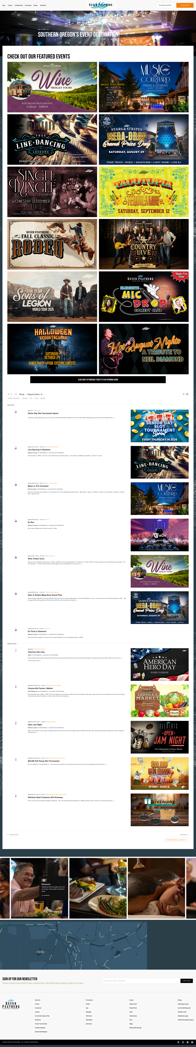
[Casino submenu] (12, 5)
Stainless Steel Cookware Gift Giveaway (45, 797)
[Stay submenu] (5, 5)
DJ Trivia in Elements (37, 631)
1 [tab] (42, 896)
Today (16, 394)
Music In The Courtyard (38, 486)
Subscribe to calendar (176, 840)
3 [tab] (46, 896)
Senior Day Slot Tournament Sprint (43, 413)
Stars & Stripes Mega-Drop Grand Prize (45, 595)
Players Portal (165, 5)
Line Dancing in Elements (39, 449)
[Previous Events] (8, 394)
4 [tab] (48, 896)
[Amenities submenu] (46, 5)
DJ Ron (31, 522)
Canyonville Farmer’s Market (40, 688)
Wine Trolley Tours (36, 558)
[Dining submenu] (37, 5)
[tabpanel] (54, 886)
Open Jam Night (35, 724)
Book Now (185, 5)
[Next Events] (11, 394)
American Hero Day (36, 652)
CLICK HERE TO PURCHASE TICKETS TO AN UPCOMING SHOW (98, 379)
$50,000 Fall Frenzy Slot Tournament (44, 761)
